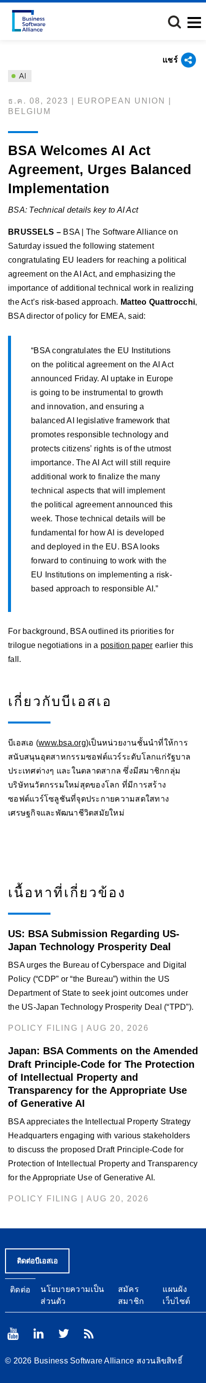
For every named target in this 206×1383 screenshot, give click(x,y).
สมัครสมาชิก (131, 1295)
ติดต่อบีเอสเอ (37, 1261)
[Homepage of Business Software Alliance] (28, 21)
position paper (126, 645)
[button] (174, 22)
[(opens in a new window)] (13, 1333)
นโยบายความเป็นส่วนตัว (72, 1295)
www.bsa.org (62, 743)
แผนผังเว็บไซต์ (176, 1295)
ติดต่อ (20, 1289)
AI (21, 76)
